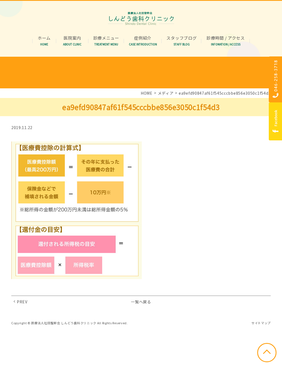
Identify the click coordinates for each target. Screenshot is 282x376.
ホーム (44, 38)
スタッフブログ (181, 38)
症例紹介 (143, 38)
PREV (22, 301)
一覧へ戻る (141, 301)
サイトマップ (261, 323)
